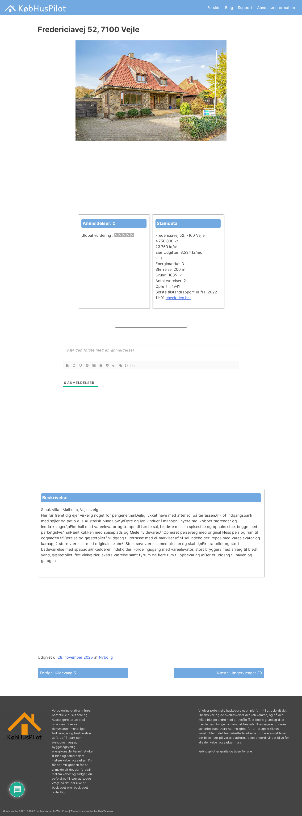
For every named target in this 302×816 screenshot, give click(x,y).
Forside (213, 7)
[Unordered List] (100, 365)
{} (126, 365)
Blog (229, 7)
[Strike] (87, 365)
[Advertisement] (151, 181)
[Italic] (74, 365)
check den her (178, 297)
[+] (133, 365)
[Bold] (67, 365)
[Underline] (80, 365)
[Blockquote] (107, 365)
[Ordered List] (94, 365)
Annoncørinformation (276, 7)
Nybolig (106, 657)
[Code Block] (113, 365)
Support (245, 7)
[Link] (120, 365)
